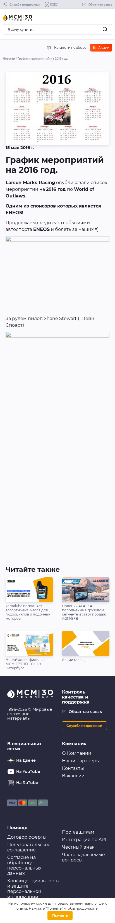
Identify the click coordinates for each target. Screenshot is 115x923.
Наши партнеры (81, 760)
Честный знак (78, 847)
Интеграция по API (84, 839)
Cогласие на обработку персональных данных (24, 865)
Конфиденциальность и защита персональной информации (33, 888)
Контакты (73, 768)
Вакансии (73, 775)
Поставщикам (78, 832)
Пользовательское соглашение (29, 847)
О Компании (76, 753)
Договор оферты (27, 837)
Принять (60, 915)
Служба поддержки (84, 726)
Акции (101, 47)
